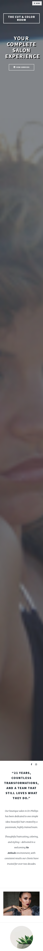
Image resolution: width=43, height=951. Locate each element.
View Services (22, 67)
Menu (38, 3)
